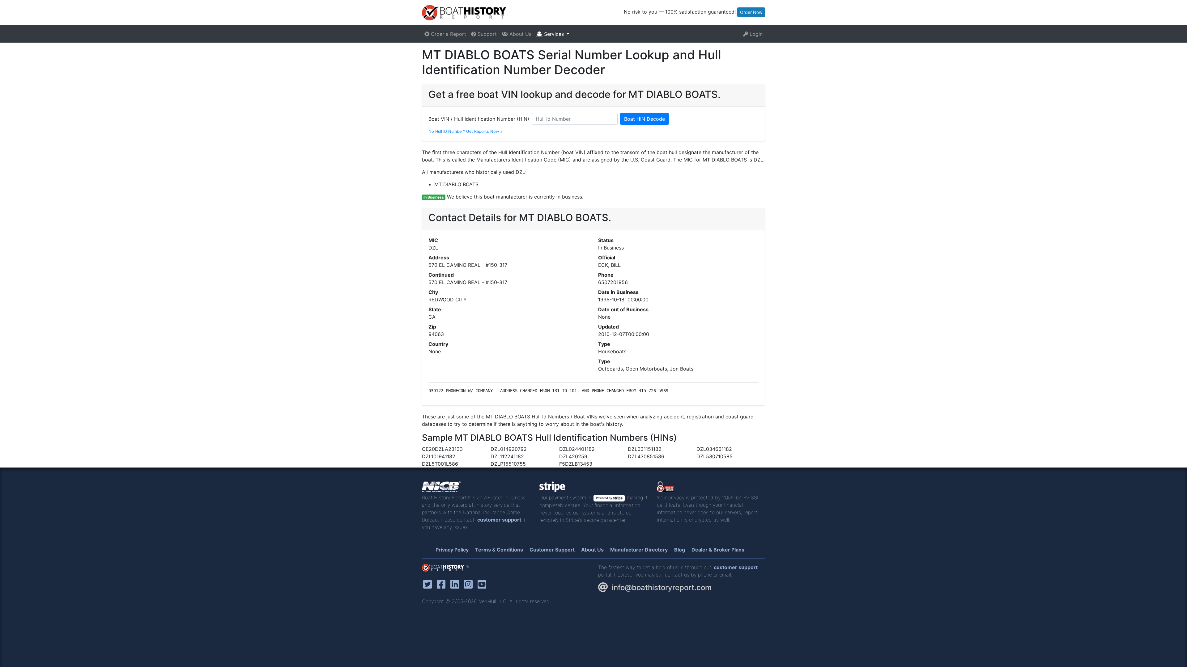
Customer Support (552, 550)
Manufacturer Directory (639, 550)
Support (486, 34)
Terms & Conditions (499, 550)
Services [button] (553, 34)
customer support (499, 520)
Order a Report (447, 34)
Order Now (751, 12)
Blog (679, 550)
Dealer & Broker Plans (717, 550)
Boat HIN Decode (644, 119)
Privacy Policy (452, 550)
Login (755, 34)
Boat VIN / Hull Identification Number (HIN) (478, 119)
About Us (519, 34)
